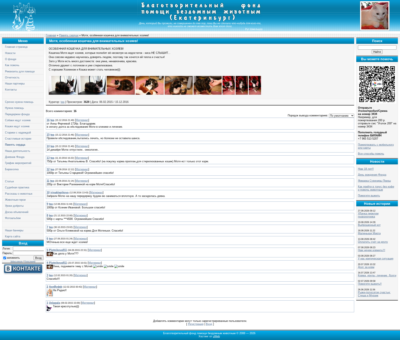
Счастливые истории (18, 138)
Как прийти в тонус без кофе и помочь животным (376, 188)
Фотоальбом (13, 218)
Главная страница (16, 46)
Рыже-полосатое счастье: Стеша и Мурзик (374, 294)
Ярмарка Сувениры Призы (374, 180)
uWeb (216, 336)
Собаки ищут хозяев (18, 120)
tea (62, 101)
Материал (82, 120)
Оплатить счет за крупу (373, 241)
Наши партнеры (15, 83)
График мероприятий (18, 163)
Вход (209, 324)
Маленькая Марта (369, 233)
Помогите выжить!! (370, 283)
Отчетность (12, 77)
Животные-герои (15, 199)
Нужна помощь (14, 108)
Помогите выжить (369, 195)
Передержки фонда (17, 114)
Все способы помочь (371, 153)
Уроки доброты (14, 205)
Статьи (9, 181)
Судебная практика (17, 187)
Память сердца (15, 144)
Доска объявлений (16, 212)
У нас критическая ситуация (375, 258)
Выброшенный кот (369, 225)
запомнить (13, 257)
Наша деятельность (17, 150)
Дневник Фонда (14, 157)
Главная (51, 35)
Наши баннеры (14, 230)
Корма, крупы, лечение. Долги (377, 275)
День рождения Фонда (372, 174)
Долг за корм (366, 267)
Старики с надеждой (18, 132)
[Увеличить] (63, 93)
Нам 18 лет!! (366, 168)
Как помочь (12, 65)
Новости (10, 53)
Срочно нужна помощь (19, 101)
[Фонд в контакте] (23, 273)
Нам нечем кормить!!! (371, 250)
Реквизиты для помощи (20, 71)
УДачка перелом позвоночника (368, 215)
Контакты (11, 89)
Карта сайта (12, 236)
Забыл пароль (16, 261)
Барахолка (12, 169)
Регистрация (29, 261)
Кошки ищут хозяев (17, 126)
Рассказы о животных (18, 193)
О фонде (10, 59)
